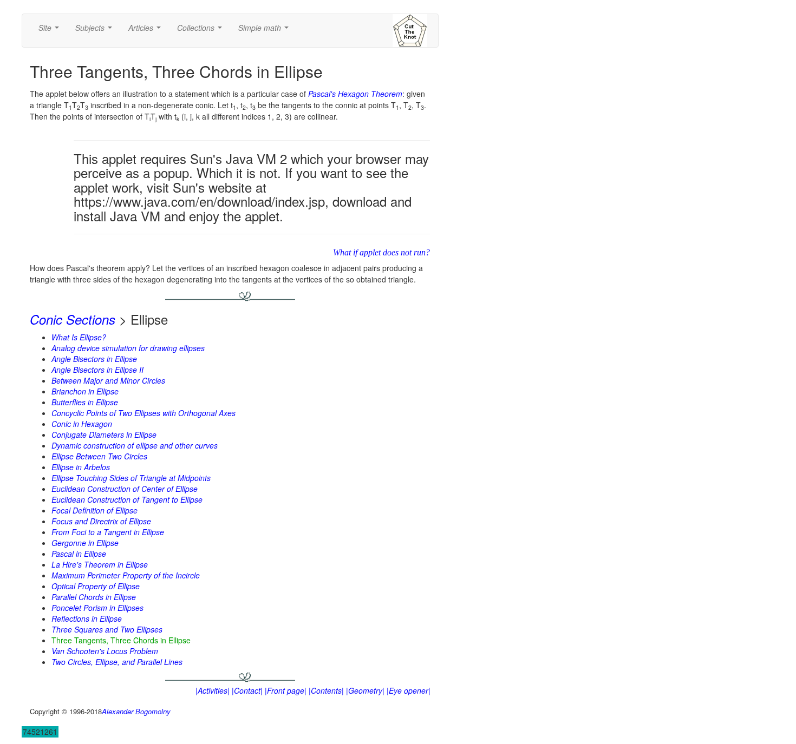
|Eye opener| (408, 690)
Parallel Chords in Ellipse (93, 596)
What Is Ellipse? (78, 337)
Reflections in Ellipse (86, 618)
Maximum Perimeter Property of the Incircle (125, 575)
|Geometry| (365, 690)
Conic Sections (72, 319)
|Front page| (285, 690)
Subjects (95, 30)
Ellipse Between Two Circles (99, 456)
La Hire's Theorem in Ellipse (99, 564)
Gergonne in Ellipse (85, 542)
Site (50, 30)
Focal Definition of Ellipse (94, 510)
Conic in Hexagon (81, 423)
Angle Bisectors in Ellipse (94, 358)
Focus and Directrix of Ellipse (101, 521)
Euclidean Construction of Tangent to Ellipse (127, 499)
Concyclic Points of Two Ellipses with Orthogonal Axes (143, 412)
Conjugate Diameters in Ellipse (103, 434)
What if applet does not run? (381, 252)
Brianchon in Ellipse (85, 391)
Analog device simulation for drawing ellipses (128, 348)
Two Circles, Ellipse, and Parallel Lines (116, 661)
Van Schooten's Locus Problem (104, 651)
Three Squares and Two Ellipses (106, 629)
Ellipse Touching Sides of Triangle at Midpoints (131, 477)
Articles (146, 30)
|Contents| (326, 690)
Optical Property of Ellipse (95, 586)
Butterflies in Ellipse (84, 402)
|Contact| (247, 690)
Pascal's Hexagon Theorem (355, 93)
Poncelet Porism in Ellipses (97, 607)
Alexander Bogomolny (136, 711)
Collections (201, 30)
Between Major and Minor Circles (108, 380)
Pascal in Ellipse (78, 553)
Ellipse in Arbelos (80, 467)
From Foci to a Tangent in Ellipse (107, 531)
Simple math (265, 30)
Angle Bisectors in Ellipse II (97, 369)
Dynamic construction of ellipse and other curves (134, 445)
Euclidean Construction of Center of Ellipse (124, 488)
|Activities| (212, 690)
